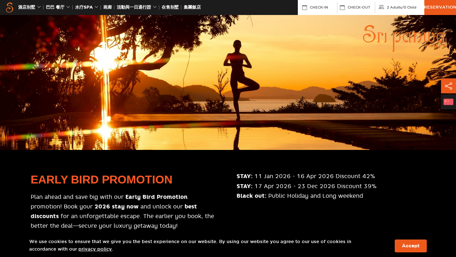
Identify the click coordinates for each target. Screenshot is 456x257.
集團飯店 (192, 7)
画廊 (107, 7)
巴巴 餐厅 (55, 7)
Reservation (440, 7)
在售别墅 (170, 7)
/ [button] (401, 7)
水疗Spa (84, 7)
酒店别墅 (26, 7)
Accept (411, 246)
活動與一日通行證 (134, 7)
